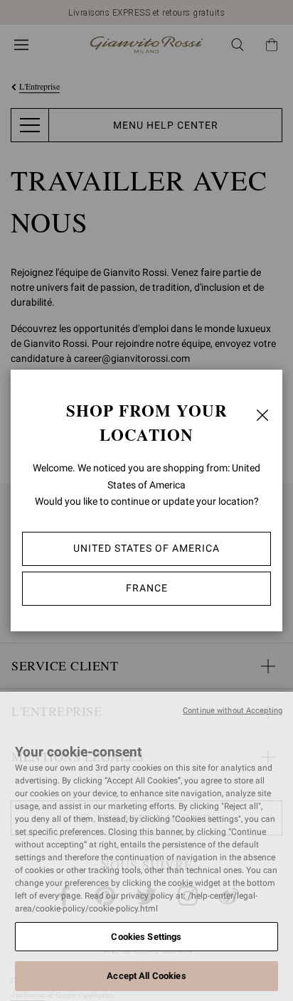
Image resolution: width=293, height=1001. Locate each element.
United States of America (146, 548)
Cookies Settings (146, 936)
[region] (146, 846)
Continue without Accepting (232, 710)
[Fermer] (262, 415)
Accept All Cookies (146, 975)
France (147, 588)
